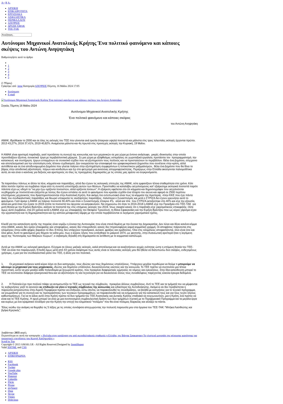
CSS (24, 347)
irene (20, 86)
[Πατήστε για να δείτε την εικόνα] (61, 100)
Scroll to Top (8, 341)
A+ (3, 2)
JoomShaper (77, 344)
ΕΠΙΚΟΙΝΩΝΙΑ (17, 355)
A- (9, 2)
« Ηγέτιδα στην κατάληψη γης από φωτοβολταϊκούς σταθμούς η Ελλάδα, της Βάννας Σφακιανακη (92, 335)
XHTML (12, 347)
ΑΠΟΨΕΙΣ (41, 86)
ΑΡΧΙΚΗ (13, 353)
